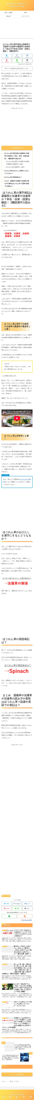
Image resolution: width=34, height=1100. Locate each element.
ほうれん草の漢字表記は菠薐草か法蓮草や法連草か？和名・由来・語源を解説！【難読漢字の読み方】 (16, 156)
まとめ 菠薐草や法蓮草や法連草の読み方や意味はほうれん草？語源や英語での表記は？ (16, 183)
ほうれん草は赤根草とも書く (15, 167)
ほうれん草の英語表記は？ (13, 177)
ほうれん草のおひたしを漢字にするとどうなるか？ (16, 172)
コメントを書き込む (17, 1074)
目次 (15, 148)
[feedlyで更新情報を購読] (9, 916)
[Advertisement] (17, 29)
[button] (27, 61)
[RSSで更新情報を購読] (24, 916)
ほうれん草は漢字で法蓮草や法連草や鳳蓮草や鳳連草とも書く (17, 163)
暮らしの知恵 (6, 895)
